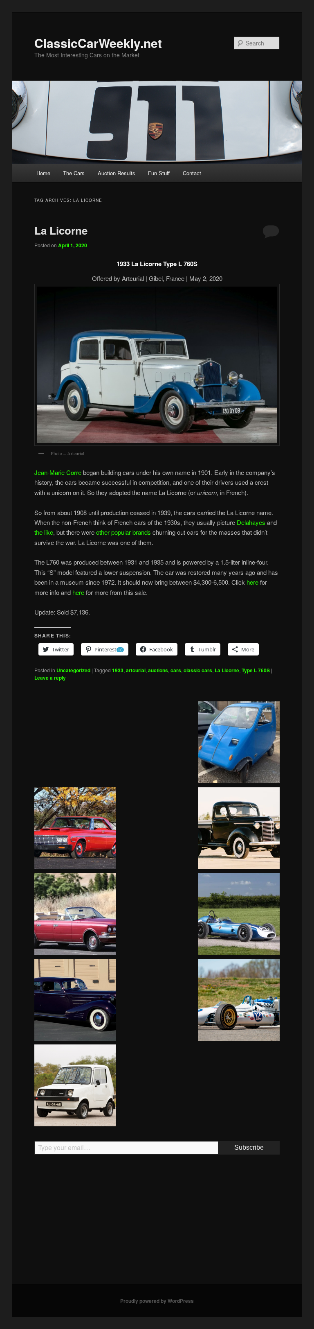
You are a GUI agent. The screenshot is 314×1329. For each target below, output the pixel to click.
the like (43, 532)
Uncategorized (73, 670)
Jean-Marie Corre (57, 472)
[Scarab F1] (239, 915)
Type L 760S (256, 670)
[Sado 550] (75, 1086)
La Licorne (60, 230)
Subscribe (249, 1147)
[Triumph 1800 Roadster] (75, 743)
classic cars (198, 670)
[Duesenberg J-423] (239, 1086)
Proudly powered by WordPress (157, 1300)
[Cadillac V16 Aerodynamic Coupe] (75, 1001)
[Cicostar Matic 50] (239, 743)
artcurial (136, 670)
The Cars (74, 173)
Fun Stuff (159, 173)
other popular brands (123, 532)
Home (43, 173)
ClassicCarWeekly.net (98, 43)
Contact (192, 173)
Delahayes (251, 522)
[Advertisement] (157, 1222)
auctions (158, 670)
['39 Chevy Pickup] (239, 829)
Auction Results (116, 173)
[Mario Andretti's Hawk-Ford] (239, 1001)
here (252, 582)
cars (175, 670)
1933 (117, 670)
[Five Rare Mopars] (75, 829)
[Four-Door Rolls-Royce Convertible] (75, 915)
